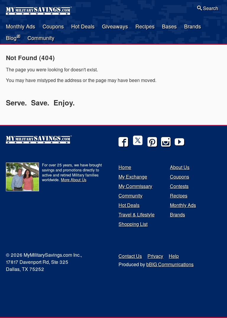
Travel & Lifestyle (137, 214)
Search (210, 8)
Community (40, 37)
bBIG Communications (170, 264)
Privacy (155, 256)
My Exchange (133, 176)
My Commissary (135, 186)
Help (174, 256)
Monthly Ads (20, 26)
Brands (192, 26)
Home (125, 167)
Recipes (145, 26)
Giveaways (115, 26)
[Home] (39, 13)
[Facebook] (123, 142)
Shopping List (133, 224)
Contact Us (130, 256)
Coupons (53, 26)
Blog (11, 37)
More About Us (73, 179)
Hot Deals (83, 26)
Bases (169, 26)
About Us (179, 167)
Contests (179, 186)
